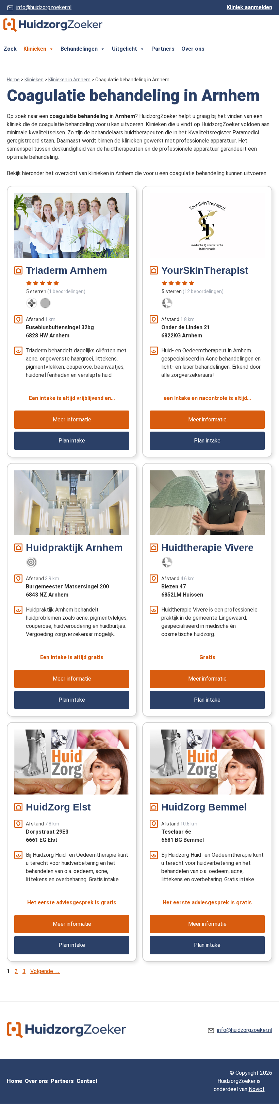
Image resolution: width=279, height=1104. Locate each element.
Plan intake (72, 440)
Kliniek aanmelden (249, 7)
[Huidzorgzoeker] (52, 25)
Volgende (45, 971)
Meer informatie (72, 419)
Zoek (10, 49)
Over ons (192, 49)
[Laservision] (31, 562)
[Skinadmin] (167, 303)
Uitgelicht (124, 49)
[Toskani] (45, 303)
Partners (163, 49)
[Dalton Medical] (31, 303)
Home (13, 79)
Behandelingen (79, 49)
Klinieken (34, 49)
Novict (257, 1089)
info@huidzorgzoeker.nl (43, 7)
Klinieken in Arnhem (69, 79)
